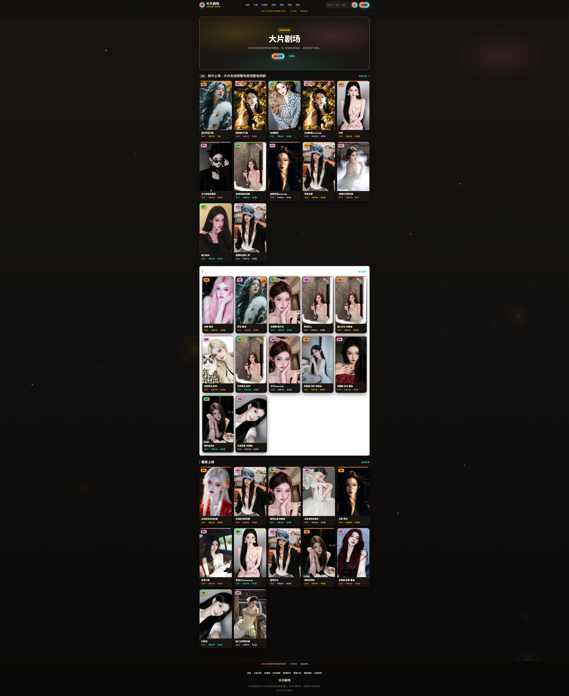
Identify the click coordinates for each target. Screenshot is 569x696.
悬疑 (290, 4)
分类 (256, 4)
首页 (248, 4)
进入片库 (278, 56)
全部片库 (365, 462)
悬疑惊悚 (307, 672)
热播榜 (265, 4)
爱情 (282, 4)
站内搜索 (276, 672)
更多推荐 (362, 271)
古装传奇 (318, 672)
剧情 (274, 4)
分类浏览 (258, 672)
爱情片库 (297, 672)
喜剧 (298, 4)
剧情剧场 (287, 672)
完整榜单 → (364, 75)
